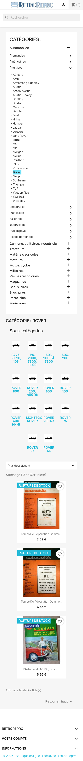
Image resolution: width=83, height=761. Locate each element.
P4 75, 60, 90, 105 (16, 358)
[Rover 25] (32, 438)
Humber (18, 123)
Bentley (18, 99)
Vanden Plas (21, 192)
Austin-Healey (22, 95)
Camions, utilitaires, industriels (33, 244)
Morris (17, 156)
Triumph (18, 184)
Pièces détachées (22, 237)
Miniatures (18, 303)
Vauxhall (18, 196)
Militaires (17, 271)
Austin (17, 87)
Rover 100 (65, 389)
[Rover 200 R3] (48, 408)
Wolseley (19, 201)
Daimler (18, 111)
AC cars (18, 74)
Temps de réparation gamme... (41, 534)
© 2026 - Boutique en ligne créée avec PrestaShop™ (39, 756)
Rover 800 (16, 389)
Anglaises (16, 67)
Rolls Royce (20, 168)
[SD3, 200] (65, 345)
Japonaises (17, 225)
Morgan (18, 152)
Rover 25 (32, 449)
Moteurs (16, 260)
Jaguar (17, 127)
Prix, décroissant (41, 465)
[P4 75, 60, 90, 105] (16, 345)
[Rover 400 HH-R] (16, 408)
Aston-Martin (21, 91)
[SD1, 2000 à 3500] (48, 345)
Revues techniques (24, 276)
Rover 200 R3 (48, 419)
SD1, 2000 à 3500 (48, 358)
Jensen (18, 131)
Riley (16, 164)
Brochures (18, 292)
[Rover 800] (16, 378)
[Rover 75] (65, 408)
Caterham (19, 107)
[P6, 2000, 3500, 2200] (32, 345)
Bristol (17, 103)
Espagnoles (17, 207)
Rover (17, 172)
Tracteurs (17, 249)
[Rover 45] (48, 438)
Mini (15, 148)
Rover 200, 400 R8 (32, 391)
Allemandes (17, 55)
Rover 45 (48, 449)
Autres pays (18, 231)
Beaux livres (19, 287)
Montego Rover (34, 419)
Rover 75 (65, 419)
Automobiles (19, 48)
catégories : (26, 39)
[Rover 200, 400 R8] (32, 378)
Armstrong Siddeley (26, 83)
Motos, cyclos (20, 265)
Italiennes (16, 219)
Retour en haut (59, 701)
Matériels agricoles (24, 255)
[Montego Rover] (32, 408)
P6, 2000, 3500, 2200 (32, 360)
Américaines (18, 61)
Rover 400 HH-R (16, 421)
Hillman (17, 119)
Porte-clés (18, 298)
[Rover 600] (48, 378)
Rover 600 (48, 389)
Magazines (18, 282)
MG (15, 144)
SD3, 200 (65, 356)
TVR (15, 188)
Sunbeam (19, 180)
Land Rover (20, 135)
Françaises (17, 213)
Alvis (16, 79)
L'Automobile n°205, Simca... (41, 669)
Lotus (16, 140)
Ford (16, 115)
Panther (18, 160)
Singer (17, 176)
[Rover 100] (65, 378)
